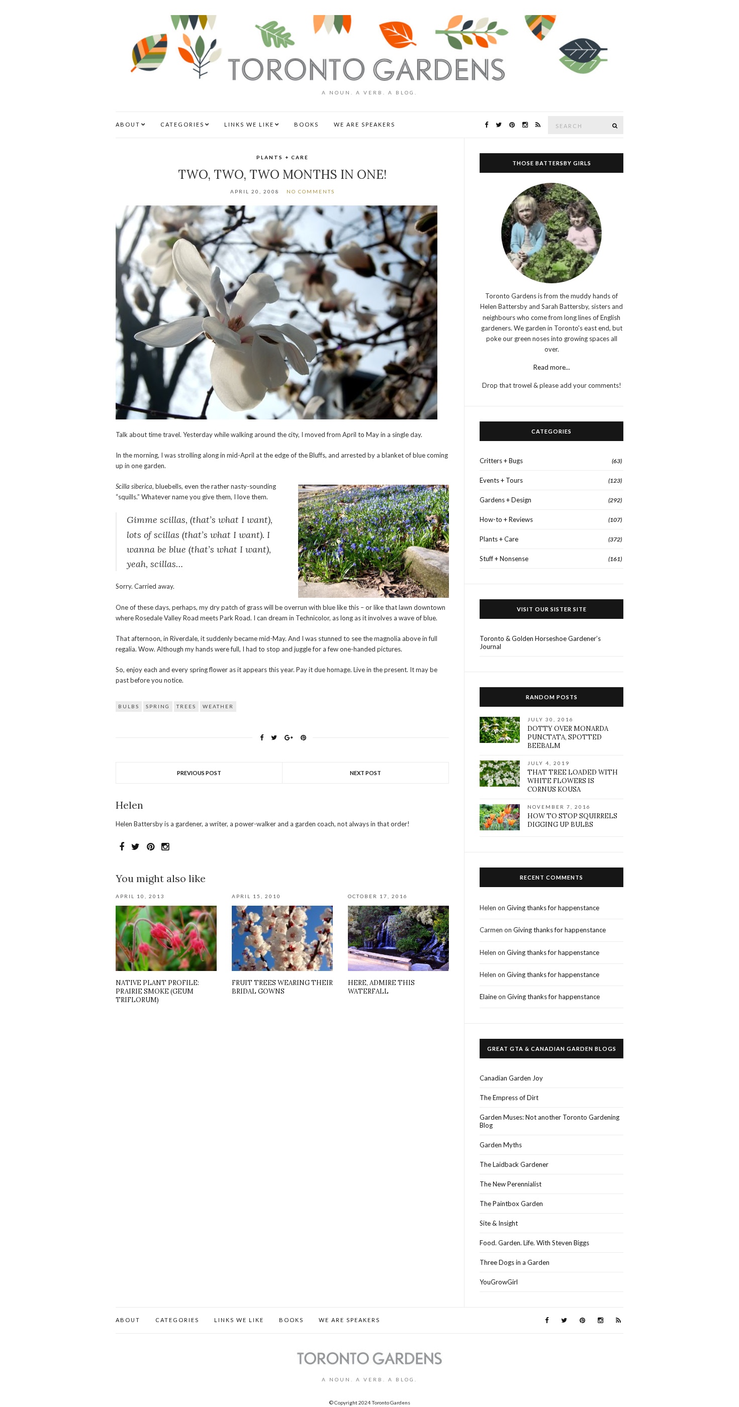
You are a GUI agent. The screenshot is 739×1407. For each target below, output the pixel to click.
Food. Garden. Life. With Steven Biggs (534, 1243)
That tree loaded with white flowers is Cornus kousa (572, 781)
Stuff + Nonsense (504, 559)
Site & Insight (499, 1223)
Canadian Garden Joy (511, 1078)
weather (218, 706)
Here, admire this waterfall (381, 987)
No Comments (311, 191)
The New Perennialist (510, 1184)
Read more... (551, 367)
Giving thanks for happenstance (553, 908)
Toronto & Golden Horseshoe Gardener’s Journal (540, 642)
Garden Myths (501, 1145)
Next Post (365, 773)
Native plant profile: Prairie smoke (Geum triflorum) (157, 991)
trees (186, 706)
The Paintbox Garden (511, 1204)
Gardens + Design (505, 500)
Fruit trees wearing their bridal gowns (282, 987)
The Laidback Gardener (514, 1164)
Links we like (249, 124)
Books (306, 124)
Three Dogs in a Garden (514, 1262)
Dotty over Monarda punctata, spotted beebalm (567, 737)
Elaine (488, 997)
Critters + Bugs (501, 461)
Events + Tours (501, 480)
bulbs (128, 706)
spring (158, 706)
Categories (182, 124)
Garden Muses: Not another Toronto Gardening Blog (549, 1121)
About (128, 124)
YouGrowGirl (499, 1282)
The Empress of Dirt (509, 1098)
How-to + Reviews (506, 519)
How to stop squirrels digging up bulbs (572, 820)
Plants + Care (282, 157)
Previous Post (199, 773)
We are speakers (364, 124)
